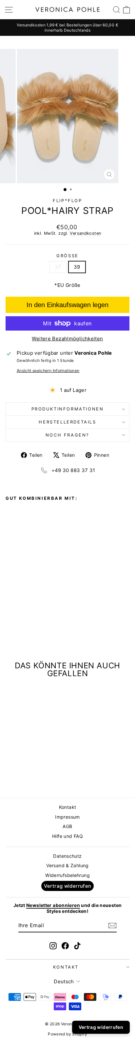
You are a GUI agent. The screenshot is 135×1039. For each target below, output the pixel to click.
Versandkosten (85, 233)
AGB (67, 826)
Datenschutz (67, 856)
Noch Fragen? (67, 435)
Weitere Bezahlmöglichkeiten (67, 338)
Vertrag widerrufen (67, 886)
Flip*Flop (67, 200)
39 (77, 267)
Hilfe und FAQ (67, 836)
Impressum (67, 817)
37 (58, 267)
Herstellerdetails (67, 421)
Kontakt (67, 807)
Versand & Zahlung (67, 865)
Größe (67, 255)
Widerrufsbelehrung (67, 875)
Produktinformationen (67, 408)
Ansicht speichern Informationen (48, 370)
